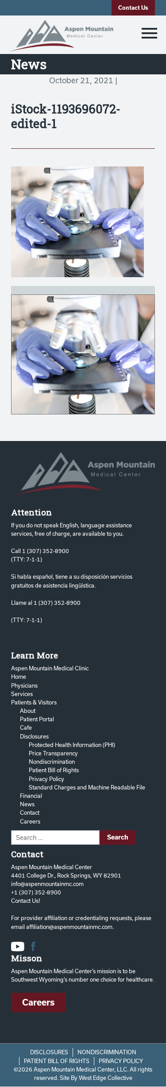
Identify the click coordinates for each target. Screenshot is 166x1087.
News (27, 804)
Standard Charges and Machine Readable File (87, 787)
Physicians (24, 685)
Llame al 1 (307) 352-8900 (46, 603)
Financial (31, 796)
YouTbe (17, 946)
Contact (29, 812)
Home (18, 676)
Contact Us (133, 8)
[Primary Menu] (149, 33)
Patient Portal (37, 719)
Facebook (33, 946)
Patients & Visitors (34, 702)
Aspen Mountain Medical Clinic (50, 668)
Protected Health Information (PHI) (72, 745)
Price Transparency (53, 753)
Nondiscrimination (52, 761)
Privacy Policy (46, 779)
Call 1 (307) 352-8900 (40, 551)
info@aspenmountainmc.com (47, 884)
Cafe (26, 727)
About (27, 711)
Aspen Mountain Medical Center (61, 36)
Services (22, 694)
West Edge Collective (105, 1078)
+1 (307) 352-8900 (36, 892)
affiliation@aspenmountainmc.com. (70, 927)
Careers (30, 821)
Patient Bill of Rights (54, 770)
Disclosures (34, 736)
